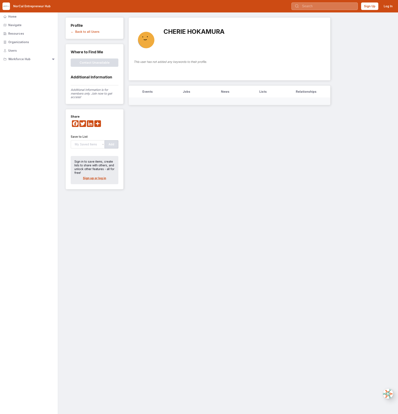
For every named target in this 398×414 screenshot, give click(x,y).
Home (9, 16)
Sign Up (369, 6)
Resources (13, 33)
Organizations (15, 42)
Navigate (12, 25)
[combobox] (324, 6)
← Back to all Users (85, 31)
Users (9, 50)
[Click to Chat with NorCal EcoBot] (388, 394)
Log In (388, 6)
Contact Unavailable (95, 62)
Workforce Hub (16, 59)
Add (111, 144)
